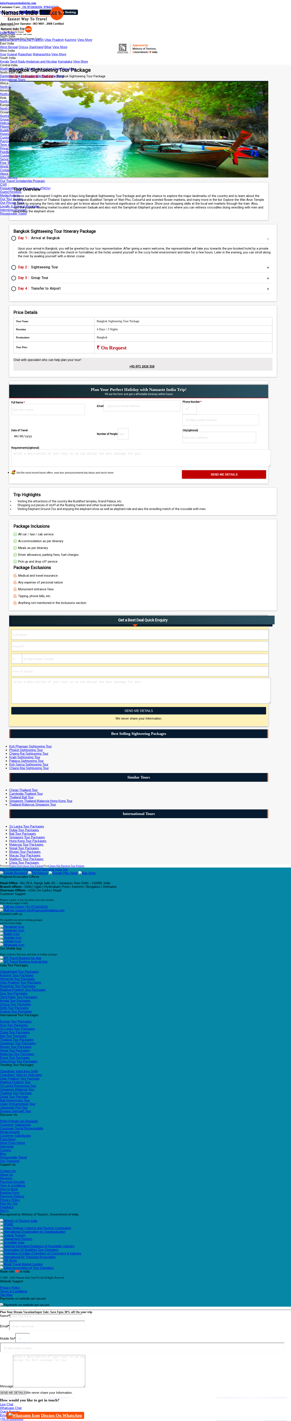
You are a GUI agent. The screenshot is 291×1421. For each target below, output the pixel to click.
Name (5, 1316)
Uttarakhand (8, 40)
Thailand (47, 76)
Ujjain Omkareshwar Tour (17, 1104)
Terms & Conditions (13, 1291)
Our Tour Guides (11, 199)
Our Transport (9, 1161)
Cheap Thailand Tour (23, 790)
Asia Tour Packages (14, 1025)
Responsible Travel (13, 213)
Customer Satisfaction (15, 1124)
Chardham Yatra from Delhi (19, 1071)
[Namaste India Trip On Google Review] (13, 873)
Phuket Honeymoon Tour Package (26, 865)
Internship (7, 1146)
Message (6, 1386)
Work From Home (12, 1143)
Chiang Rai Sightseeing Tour (28, 753)
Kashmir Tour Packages (16, 975)
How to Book (9, 1189)
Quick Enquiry (10, 1411)
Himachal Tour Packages (17, 979)
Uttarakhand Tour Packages (19, 971)
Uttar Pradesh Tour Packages (20, 982)
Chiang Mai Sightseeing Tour (29, 768)
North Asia (7, 101)
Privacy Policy (10, 1200)
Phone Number (192, 401)
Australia (6, 116)
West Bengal (9, 47)
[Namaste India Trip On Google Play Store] (63, 873)
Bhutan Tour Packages (25, 851)
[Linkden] (10, 941)
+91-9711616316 (36, 906)
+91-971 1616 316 (141, 366)
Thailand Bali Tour (21, 797)
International (29, 76)
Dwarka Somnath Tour (15, 1111)
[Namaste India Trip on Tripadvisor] (38, 873)
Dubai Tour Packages (24, 830)
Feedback (7, 1207)
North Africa (8, 87)
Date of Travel (19, 430)
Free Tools (7, 163)
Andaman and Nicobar (41, 61)
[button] (7, 25)
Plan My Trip (8, 1203)
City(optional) (190, 430)
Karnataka (65, 61)
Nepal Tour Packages (24, 848)
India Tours (7, 32)
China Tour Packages (24, 862)
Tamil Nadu (17, 61)
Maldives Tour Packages (26, 859)
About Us (6, 173)
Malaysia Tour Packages (26, 844)
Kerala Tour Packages (15, 1000)
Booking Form (10, 1192)
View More (84, 40)
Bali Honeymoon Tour (15, 1100)
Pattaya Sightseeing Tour (26, 761)
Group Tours (8, 119)
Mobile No (7, 1338)
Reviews (6, 1178)
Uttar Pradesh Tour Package (19, 1078)
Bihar (48, 47)
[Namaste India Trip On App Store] (87, 873)
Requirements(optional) (25, 447)
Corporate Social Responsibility (21, 1128)
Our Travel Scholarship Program (22, 181)
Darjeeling (7, 76)
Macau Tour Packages (24, 855)
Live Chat (6, 1404)
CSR (3, 184)
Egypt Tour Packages (15, 1057)
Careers (5, 1150)
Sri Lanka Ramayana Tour (18, 1086)
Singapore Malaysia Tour (17, 1089)
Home (13, 76)
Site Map (6, 1295)
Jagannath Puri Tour (14, 1107)
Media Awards (10, 195)
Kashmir (70, 40)
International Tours (12, 79)
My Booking (68, 12)
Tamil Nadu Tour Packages (18, 997)
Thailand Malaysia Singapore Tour (32, 804)
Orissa (23, 47)
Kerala (4, 61)
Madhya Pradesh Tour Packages (23, 989)
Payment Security (12, 1182)
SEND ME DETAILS (138, 711)
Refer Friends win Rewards (19, 1121)
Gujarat (12, 54)
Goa (3, 54)
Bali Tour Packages (22, 833)
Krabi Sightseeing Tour (24, 757)
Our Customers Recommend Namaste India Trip (34, 869)
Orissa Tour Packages (15, 1004)
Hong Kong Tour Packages (27, 841)
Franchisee (8, 1139)
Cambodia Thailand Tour (26, 793)
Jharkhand (36, 47)
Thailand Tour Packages (16, 1039)
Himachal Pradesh (31, 40)
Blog (3, 1153)
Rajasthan (25, 54)
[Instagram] (12, 930)
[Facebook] (12, 926)
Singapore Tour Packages (27, 837)
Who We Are (8, 177)
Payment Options (12, 1196)
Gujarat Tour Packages (16, 1011)
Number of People (107, 433)
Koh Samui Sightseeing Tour (28, 764)
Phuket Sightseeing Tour (26, 750)
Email (100, 406)
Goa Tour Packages (14, 993)
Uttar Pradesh (54, 40)
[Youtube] (11, 937)
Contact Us (8, 170)
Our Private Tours (12, 202)
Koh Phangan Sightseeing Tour (30, 746)
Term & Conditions (13, 1185)
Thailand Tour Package (16, 1093)
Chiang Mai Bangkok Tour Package (66, 865)
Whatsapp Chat (11, 1408)
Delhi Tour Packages (14, 1008)
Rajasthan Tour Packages (18, 986)
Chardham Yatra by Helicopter (21, 1075)
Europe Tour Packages (16, 1021)
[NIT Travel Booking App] (20, 958)
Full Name (18, 402)
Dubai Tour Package (14, 1096)
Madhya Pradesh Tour (15, 1082)
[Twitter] (9, 934)
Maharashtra (41, 54)
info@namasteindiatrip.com (18, 3)
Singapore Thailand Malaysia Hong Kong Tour (40, 801)
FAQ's (4, 1211)
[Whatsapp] (12, 945)
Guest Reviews (11, 192)
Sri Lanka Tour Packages (26, 826)
